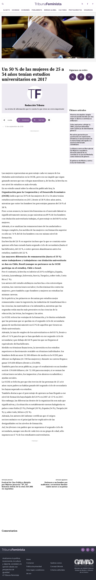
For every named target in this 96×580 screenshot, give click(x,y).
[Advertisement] (34, 148)
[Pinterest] (93, 4)
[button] (2, 3)
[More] (49, 120)
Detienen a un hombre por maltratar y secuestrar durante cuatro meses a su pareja (54, 484)
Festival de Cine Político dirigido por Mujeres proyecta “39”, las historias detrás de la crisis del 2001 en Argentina (17, 485)
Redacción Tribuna (34, 105)
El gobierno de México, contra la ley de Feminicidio (81, 162)
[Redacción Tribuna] (34, 93)
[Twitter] (82, 4)
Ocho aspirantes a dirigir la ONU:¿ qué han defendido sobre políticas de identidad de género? (81, 127)
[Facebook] (87, 4)
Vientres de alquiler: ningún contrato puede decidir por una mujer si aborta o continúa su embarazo (81, 118)
